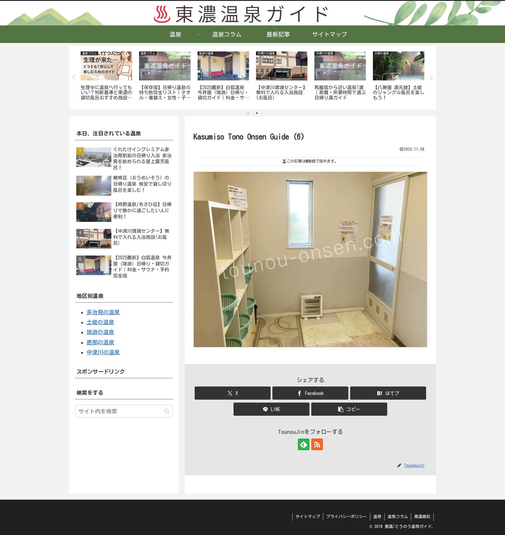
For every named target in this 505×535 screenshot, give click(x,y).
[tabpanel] (106, 76)
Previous (73, 78)
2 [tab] (257, 113)
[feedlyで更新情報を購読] (303, 444)
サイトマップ (307, 517)
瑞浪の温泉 (100, 332)
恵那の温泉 (100, 342)
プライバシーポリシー (346, 517)
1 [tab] (248, 113)
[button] (349, 409)
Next (432, 78)
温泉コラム (398, 517)
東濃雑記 (422, 517)
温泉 (377, 517)
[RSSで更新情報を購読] (317, 444)
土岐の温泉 (100, 322)
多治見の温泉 (103, 312)
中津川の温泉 (103, 352)
